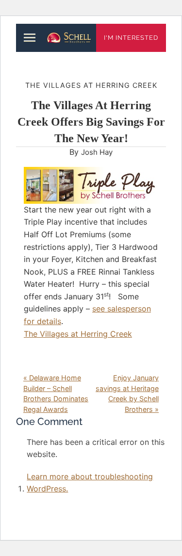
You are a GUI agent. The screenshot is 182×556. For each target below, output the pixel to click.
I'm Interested (131, 37)
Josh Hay (97, 152)
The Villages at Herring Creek (91, 85)
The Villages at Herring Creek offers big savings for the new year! (91, 121)
